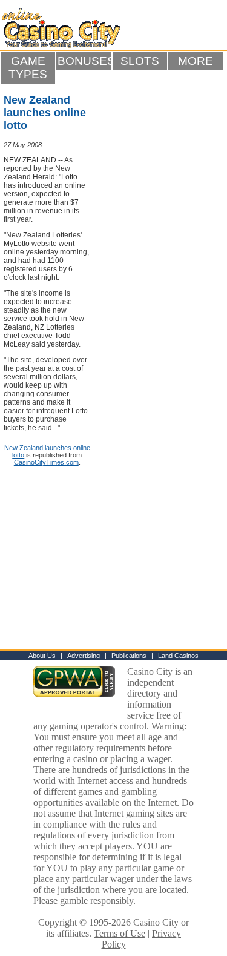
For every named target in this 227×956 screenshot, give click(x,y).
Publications (128, 655)
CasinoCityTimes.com (46, 462)
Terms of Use (119, 933)
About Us (42, 655)
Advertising (83, 655)
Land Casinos (178, 655)
